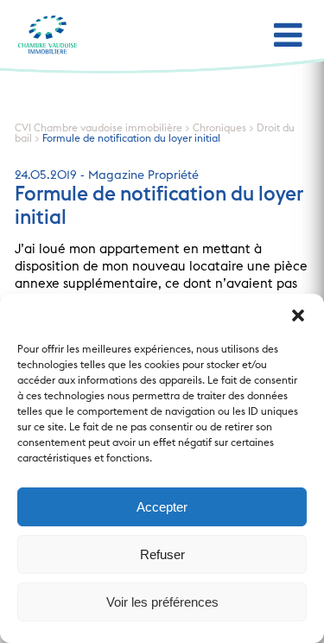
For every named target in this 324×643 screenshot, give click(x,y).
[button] (298, 315)
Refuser (162, 554)
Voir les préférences (162, 602)
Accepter (162, 507)
